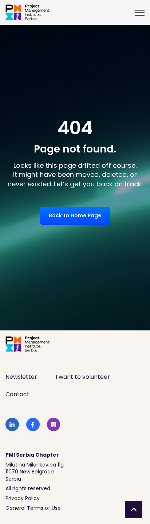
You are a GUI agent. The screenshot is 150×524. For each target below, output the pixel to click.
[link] (27, 12)
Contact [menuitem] (17, 394)
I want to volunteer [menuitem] (83, 377)
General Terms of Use (33, 508)
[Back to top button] (133, 509)
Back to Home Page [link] (75, 215)
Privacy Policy (22, 498)
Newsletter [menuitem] (21, 377)
